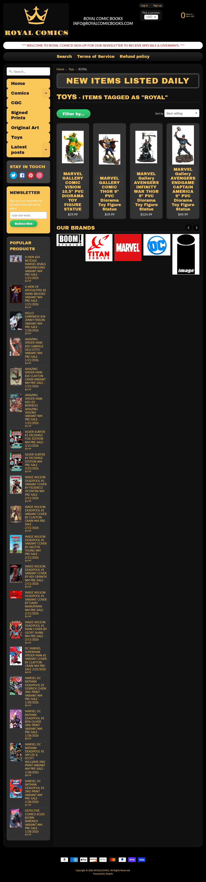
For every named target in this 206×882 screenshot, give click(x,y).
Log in (144, 5)
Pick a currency (151, 12)
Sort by (159, 113)
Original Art (25, 127)
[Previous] (189, 228)
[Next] (196, 228)
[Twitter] (13, 175)
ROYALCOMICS (101, 870)
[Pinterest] (30, 175)
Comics (30, 94)
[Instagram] (39, 175)
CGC (16, 102)
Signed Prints (19, 115)
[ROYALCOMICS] (36, 21)
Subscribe (24, 223)
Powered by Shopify (103, 873)
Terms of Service (95, 56)
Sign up (157, 5)
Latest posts (30, 150)
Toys (16, 137)
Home (18, 83)
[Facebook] (22, 175)
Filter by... (73, 114)
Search (64, 56)
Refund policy (134, 56)
